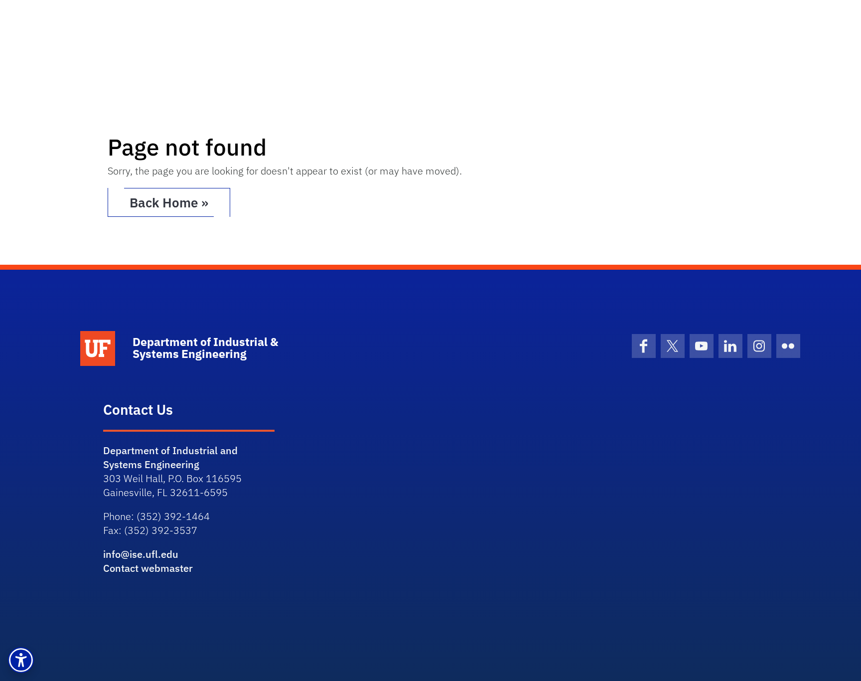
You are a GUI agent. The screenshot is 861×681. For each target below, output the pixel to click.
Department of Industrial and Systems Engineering (170, 457)
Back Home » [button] (169, 202)
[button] (21, 660)
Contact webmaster (148, 568)
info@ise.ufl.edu (140, 554)
